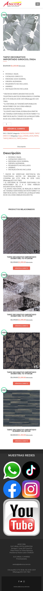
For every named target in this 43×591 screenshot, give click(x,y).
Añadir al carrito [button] (21, 268)
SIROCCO (12, 138)
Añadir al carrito (16, 129)
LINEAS (25, 136)
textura (24, 138)
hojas (20, 136)
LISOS (31, 136)
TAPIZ (19, 138)
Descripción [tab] (21, 146)
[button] (36, 18)
